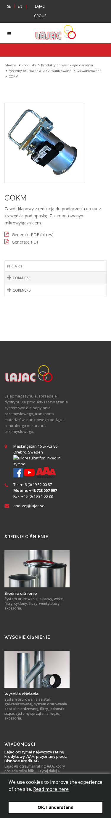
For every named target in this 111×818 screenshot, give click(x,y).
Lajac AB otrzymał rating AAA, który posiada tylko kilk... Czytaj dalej (34, 768)
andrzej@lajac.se (28, 505)
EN (20, 6)
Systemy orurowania (25, 70)
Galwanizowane (58, 70)
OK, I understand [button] (55, 807)
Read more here (51, 789)
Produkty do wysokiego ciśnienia (67, 65)
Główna (10, 65)
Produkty (29, 65)
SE (9, 6)
